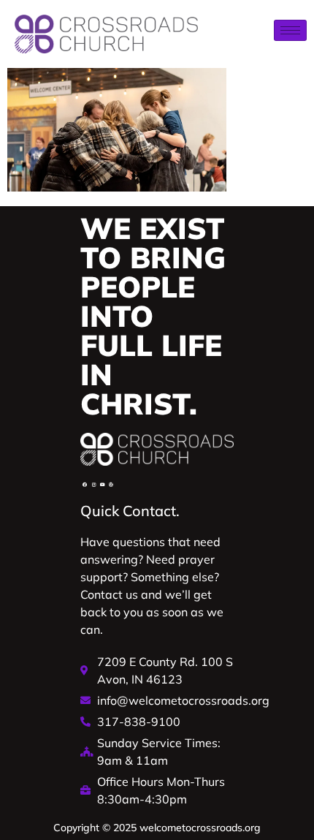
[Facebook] (84, 484)
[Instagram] (93, 484)
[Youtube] (102, 484)
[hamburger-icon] (290, 30)
